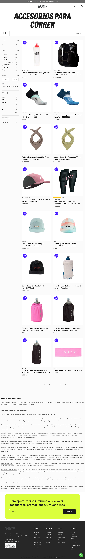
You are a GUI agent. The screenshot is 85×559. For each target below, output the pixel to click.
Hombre (60, 532)
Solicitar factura (73, 549)
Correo (36, 535)
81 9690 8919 (11, 539)
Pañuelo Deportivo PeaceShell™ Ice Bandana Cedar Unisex (67, 158)
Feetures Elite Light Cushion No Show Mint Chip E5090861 (36, 116)
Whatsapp (37, 532)
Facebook (49, 540)
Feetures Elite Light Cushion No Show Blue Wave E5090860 (67, 116)
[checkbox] (9, 45)
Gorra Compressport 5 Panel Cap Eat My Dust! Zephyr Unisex (36, 200)
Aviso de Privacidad (25, 557)
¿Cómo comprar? (73, 533)
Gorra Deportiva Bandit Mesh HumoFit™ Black (33, 287)
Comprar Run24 (75, 545)
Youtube (48, 542)
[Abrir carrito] (82, 6)
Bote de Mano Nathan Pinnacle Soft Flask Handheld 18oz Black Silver (67, 329)
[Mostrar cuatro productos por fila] (6, 33)
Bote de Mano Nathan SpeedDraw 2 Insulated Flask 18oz (67, 287)
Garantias (36, 547)
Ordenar (77, 33)
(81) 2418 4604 (15, 541)
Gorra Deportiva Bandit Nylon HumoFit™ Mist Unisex (33, 245)
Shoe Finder (37, 537)
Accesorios (61, 537)
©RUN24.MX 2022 (47, 557)
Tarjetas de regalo (74, 537)
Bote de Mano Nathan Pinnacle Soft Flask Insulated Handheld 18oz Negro (36, 371)
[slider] (3, 84)
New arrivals (61, 542)
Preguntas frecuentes (74, 542)
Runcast (48, 535)
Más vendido (62, 540)
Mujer (60, 535)
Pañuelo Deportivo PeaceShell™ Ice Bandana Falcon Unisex (35, 158)
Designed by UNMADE (59, 557)
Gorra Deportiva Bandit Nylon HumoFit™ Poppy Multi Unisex (64, 245)
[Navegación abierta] (3, 6)
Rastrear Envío (38, 542)
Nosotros (48, 532)
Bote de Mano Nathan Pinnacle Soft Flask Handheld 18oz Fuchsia (35, 329)
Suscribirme (69, 512)
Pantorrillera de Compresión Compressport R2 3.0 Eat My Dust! (66, 202)
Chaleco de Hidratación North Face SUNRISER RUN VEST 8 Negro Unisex (67, 74)
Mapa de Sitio (37, 545)
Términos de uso (36, 557)
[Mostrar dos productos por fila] (3, 33)
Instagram (49, 537)
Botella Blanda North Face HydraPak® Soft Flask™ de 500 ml (36, 74)
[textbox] (5, 79)
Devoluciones (37, 540)
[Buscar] (78, 6)
